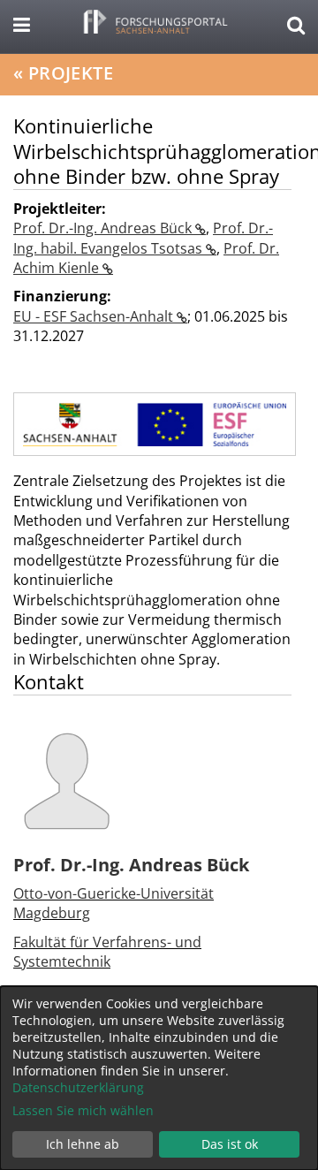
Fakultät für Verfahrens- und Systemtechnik (107, 951)
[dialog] (159, 1078)
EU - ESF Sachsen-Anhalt (95, 316)
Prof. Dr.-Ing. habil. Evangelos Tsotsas (143, 237)
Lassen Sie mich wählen (83, 1110)
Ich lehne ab (82, 1144)
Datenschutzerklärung (78, 1087)
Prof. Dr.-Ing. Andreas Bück (104, 228)
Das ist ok (229, 1144)
